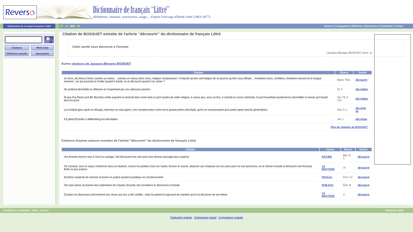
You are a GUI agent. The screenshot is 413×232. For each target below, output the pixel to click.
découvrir (361, 79)
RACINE (327, 156)
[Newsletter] (72, 25)
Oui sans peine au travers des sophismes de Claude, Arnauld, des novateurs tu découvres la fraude (122, 185)
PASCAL (327, 177)
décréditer (362, 89)
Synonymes (371, 26)
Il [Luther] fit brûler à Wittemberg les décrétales (91, 119)
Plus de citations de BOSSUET (349, 127)
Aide (34, 210)
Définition (357, 26)
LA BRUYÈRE (328, 168)
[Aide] (61, 25)
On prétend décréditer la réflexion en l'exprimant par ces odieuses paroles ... (108, 89)
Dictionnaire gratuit (205, 217)
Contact (398, 26)
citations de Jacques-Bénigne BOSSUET (101, 63)
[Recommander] (78, 25)
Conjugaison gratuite (231, 217)
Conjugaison (342, 26)
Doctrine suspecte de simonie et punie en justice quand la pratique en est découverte (113, 177)
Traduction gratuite (181, 217)
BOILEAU (327, 185)
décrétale (361, 119)
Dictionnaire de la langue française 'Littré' (29, 26)
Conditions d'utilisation (16, 210)
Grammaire (386, 26)
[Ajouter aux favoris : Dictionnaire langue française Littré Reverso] (66, 25)
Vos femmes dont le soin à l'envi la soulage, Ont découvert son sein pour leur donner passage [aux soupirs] (126, 156)
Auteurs (328, 26)
